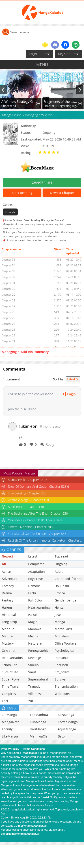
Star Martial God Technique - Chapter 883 (37, 533)
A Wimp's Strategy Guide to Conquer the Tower (19, 101)
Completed (36, 564)
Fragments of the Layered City (61, 101)
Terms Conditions (33, 749)
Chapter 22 (8, 335)
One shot (8, 650)
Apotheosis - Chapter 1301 (27, 507)
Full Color (35, 600)
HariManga (38, 729)
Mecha (33, 636)
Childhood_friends (68, 579)
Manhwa (34, 629)
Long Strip (9, 622)
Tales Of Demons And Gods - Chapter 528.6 (38, 486)
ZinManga (9, 715)
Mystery (8, 643)
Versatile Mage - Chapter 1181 (29, 500)
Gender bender (66, 600)
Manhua (8, 629)
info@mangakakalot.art (32, 825)
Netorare (35, 643)
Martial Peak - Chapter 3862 (27, 480)
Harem (7, 607)
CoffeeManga (68, 722)
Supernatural (38, 679)
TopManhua (39, 715)
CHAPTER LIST (42, 182)
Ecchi (32, 593)
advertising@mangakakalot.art (20, 833)
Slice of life (10, 672)
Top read (61, 556)
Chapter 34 (8, 265)
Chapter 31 (8, 283)
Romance (62, 658)
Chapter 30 (8, 289)
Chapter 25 (8, 318)
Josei (58, 614)
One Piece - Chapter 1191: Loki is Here (35, 520)
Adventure (9, 579)
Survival (61, 679)
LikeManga (10, 736)
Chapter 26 (8, 312)
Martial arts (63, 629)
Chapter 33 (8, 271)
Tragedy (34, 686)
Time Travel (10, 686)
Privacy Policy (10, 749)
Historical (9, 614)
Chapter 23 (8, 329)
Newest (7, 556)
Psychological (65, 650)
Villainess (35, 693)
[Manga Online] (42, 12)
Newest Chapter (62, 193)
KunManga (38, 722)
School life (9, 665)
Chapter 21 (8, 341)
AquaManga (67, 729)
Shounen (61, 665)
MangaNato (10, 722)
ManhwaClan (40, 736)
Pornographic (38, 650)
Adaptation (36, 571)
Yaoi (5, 701)
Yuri (31, 701)
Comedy (10, 212)
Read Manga (30, 753)
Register (64, 54)
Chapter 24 (8, 324)
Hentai (60, 607)
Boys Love (35, 579)
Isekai (32, 614)
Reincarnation (12, 658)
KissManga (66, 715)
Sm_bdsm (62, 672)
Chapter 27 (8, 306)
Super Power (11, 679)
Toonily (7, 729)
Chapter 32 (8, 277)
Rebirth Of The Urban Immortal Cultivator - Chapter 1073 (46, 540)
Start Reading (22, 193)
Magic (32, 622)
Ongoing (61, 564)
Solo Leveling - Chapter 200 (27, 493)
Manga (60, 622)
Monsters (62, 636)
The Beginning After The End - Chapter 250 (38, 513)
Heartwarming (39, 607)
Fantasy (7, 600)
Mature (7, 636)
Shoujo (33, 665)
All (4, 564)
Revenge (34, 658)
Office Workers (66, 643)
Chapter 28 (8, 300)
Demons (34, 586)
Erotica (60, 593)
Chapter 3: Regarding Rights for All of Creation (61, 106)
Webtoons (62, 693)
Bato (61, 736)
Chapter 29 (8, 294)
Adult (59, 571)
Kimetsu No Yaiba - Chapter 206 (30, 527)
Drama (7, 593)
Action (6, 571)
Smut (32, 672)
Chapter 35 (8, 259)
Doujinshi (62, 586)
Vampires (9, 693)
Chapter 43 (8, 106)
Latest (32, 556)
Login (33, 54)
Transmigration (66, 686)
